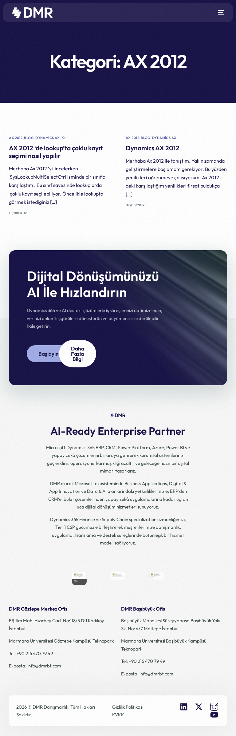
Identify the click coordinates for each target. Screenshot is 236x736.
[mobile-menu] (219, 12)
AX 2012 (15, 138)
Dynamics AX (47, 138)
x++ (64, 138)
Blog (29, 138)
